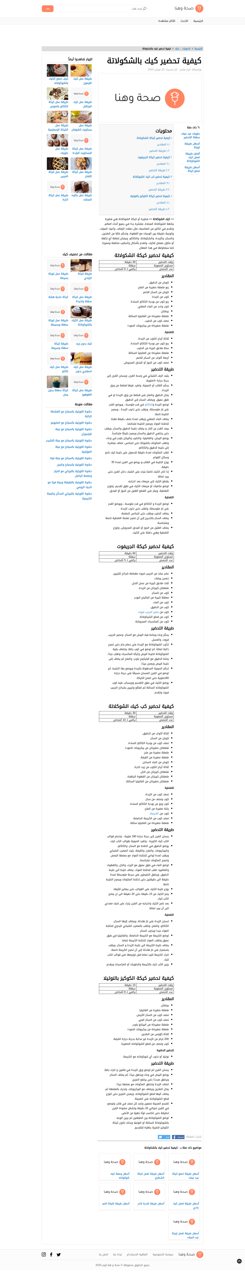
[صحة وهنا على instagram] (44, 1254)
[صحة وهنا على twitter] (59, 1255)
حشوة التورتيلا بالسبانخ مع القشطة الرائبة (71, 414)
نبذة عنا (117, 1254)
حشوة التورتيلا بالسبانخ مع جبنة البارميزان (73, 432)
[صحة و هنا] (189, 8)
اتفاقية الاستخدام (137, 1254)
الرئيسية (198, 20)
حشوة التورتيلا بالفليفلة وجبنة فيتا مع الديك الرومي (70, 485)
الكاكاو (149, 404)
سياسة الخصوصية (163, 1254)
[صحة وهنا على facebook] (51, 1254)
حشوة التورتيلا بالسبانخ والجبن (74, 464)
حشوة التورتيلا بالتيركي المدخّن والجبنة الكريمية (69, 496)
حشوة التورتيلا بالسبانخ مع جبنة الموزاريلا (73, 449)
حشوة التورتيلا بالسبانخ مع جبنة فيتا (71, 458)
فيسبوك (180, 1137)
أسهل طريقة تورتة (192, 145)
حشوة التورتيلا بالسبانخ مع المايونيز (71, 422)
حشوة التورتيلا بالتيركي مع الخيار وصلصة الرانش (73, 474)
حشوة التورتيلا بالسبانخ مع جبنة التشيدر (69, 440)
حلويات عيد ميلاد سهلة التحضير (190, 135)
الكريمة (154, 813)
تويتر (168, 1137)
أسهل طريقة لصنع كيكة (192, 169)
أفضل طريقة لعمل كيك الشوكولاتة (192, 157)
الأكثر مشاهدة (166, 20)
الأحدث (184, 20)
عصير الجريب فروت (148, 612)
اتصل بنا (103, 1254)
